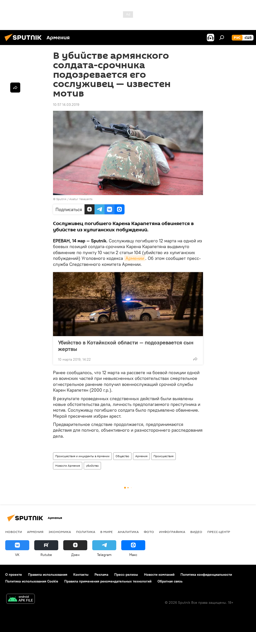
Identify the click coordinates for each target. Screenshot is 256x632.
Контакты (80, 574)
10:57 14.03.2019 (66, 104)
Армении (135, 258)
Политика (85, 531)
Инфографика (172, 531)
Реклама (101, 574)
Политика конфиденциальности (206, 574)
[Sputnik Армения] (24, 42)
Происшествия (164, 456)
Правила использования (47, 574)
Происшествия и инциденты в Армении (82, 456)
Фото (149, 531)
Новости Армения (67, 465)
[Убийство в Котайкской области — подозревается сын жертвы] (128, 304)
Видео (196, 531)
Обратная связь (170, 581)
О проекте (13, 574)
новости (13, 531)
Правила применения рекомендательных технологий (108, 581)
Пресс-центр (218, 531)
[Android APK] (21, 599)
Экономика (59, 531)
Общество (122, 456)
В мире (106, 531)
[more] (195, 359)
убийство (92, 465)
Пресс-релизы (126, 574)
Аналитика (128, 531)
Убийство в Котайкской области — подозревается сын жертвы (126, 345)
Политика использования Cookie (31, 581)
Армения (141, 456)
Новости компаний (159, 574)
